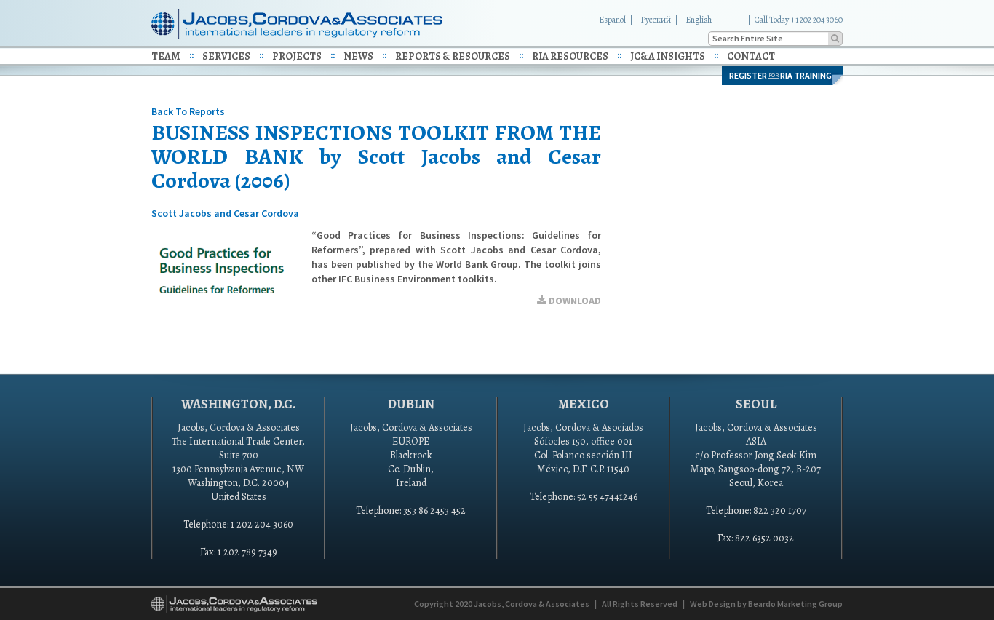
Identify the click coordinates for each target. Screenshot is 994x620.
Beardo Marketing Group (795, 603)
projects (297, 56)
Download (573, 300)
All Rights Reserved (639, 603)
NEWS (358, 56)
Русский (655, 19)
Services (226, 56)
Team (165, 56)
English (698, 19)
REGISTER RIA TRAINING (780, 75)
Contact (751, 56)
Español (612, 19)
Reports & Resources (452, 56)
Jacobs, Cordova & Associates (531, 603)
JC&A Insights (667, 56)
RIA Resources (570, 56)
